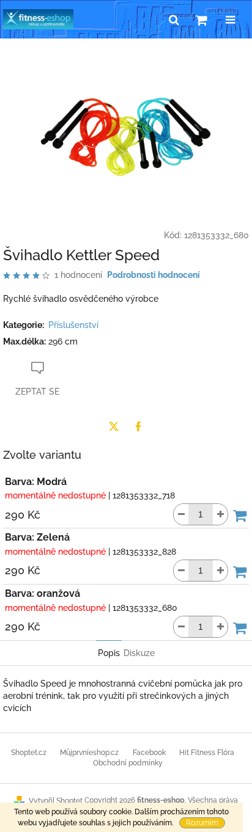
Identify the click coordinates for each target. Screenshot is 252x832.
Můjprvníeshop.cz (89, 752)
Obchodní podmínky (128, 763)
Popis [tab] (109, 653)
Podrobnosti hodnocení (153, 275)
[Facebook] (138, 426)
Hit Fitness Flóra (206, 752)
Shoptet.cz (28, 752)
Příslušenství (73, 325)
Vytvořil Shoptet (56, 801)
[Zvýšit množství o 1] (220, 514)
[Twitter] (114, 426)
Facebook (149, 752)
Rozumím (202, 823)
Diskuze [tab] (139, 653)
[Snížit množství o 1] (181, 514)
